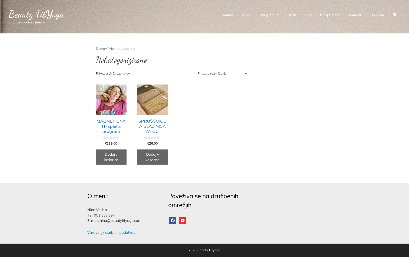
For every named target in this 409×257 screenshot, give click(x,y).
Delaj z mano (330, 15)
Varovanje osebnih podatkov (111, 232)
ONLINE (311, 35)
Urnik (292, 15)
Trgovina (377, 15)
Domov (227, 15)
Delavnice (260, 35)
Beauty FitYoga (36, 14)
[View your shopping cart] (394, 15)
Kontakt (355, 15)
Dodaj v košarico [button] (111, 157)
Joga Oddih (287, 35)
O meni (246, 15)
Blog (308, 15)
